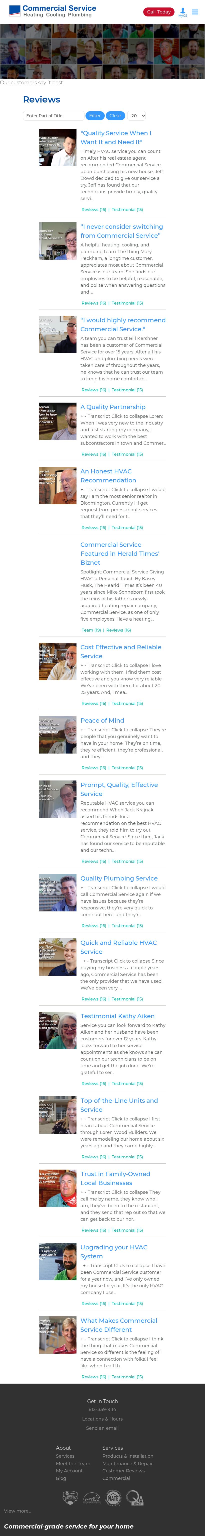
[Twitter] (101, 1433)
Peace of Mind (102, 720)
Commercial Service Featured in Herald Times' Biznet (120, 553)
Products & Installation (128, 1456)
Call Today (159, 12)
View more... (17, 1511)
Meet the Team (73, 1463)
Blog (61, 1478)
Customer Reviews (123, 1471)
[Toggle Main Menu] (195, 12)
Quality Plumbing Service (119, 878)
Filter (95, 115)
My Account (69, 1471)
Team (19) (91, 630)
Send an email (102, 1428)
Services (65, 1456)
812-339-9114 (102, 1409)
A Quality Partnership (113, 407)
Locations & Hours (102, 1419)
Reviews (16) (94, 209)
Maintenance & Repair (127, 1463)
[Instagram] (105, 1433)
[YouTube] (109, 1433)
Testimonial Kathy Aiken (117, 1016)
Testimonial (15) (127, 209)
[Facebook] (97, 1433)
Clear (115, 115)
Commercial (116, 1478)
